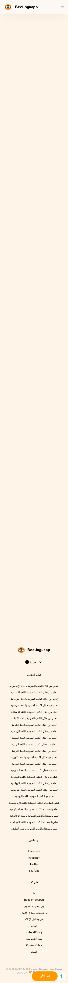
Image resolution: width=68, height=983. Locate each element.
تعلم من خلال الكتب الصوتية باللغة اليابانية (34, 724)
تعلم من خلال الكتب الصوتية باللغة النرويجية (34, 789)
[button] (62, 7)
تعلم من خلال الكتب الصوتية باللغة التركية (34, 750)
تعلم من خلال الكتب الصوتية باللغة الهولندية (34, 783)
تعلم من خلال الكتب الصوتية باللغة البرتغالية (34, 698)
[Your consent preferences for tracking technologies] (61, 976)
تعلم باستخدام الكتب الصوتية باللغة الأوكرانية (34, 809)
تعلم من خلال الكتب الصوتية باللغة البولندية (34, 776)
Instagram (34, 857)
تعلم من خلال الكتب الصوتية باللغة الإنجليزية (34, 685)
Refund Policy (34, 932)
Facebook (34, 851)
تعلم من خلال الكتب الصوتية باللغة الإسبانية (34, 692)
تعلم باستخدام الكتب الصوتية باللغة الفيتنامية (34, 822)
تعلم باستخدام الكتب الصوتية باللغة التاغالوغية (34, 815)
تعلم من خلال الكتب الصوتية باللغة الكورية (34, 757)
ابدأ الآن (44, 976)
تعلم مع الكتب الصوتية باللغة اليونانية (34, 796)
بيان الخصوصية (34, 938)
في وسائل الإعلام (34, 919)
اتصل (34, 951)
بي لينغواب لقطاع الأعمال (34, 912)
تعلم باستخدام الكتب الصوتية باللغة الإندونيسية (34, 802)
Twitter (34, 864)
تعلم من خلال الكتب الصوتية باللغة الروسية (34, 731)
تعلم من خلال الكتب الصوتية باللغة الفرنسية (34, 705)
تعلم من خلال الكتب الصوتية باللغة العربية (34, 763)
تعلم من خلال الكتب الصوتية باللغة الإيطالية (34, 711)
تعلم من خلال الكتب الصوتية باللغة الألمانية (34, 718)
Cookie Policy (34, 945)
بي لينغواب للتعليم (34, 906)
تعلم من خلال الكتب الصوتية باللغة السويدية (34, 770)
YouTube (34, 870)
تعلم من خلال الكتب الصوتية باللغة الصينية (34, 737)
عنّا (34, 893)
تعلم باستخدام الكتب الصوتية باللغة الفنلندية (34, 828)
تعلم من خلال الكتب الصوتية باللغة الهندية (34, 744)
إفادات (34, 925)
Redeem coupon (34, 899)
